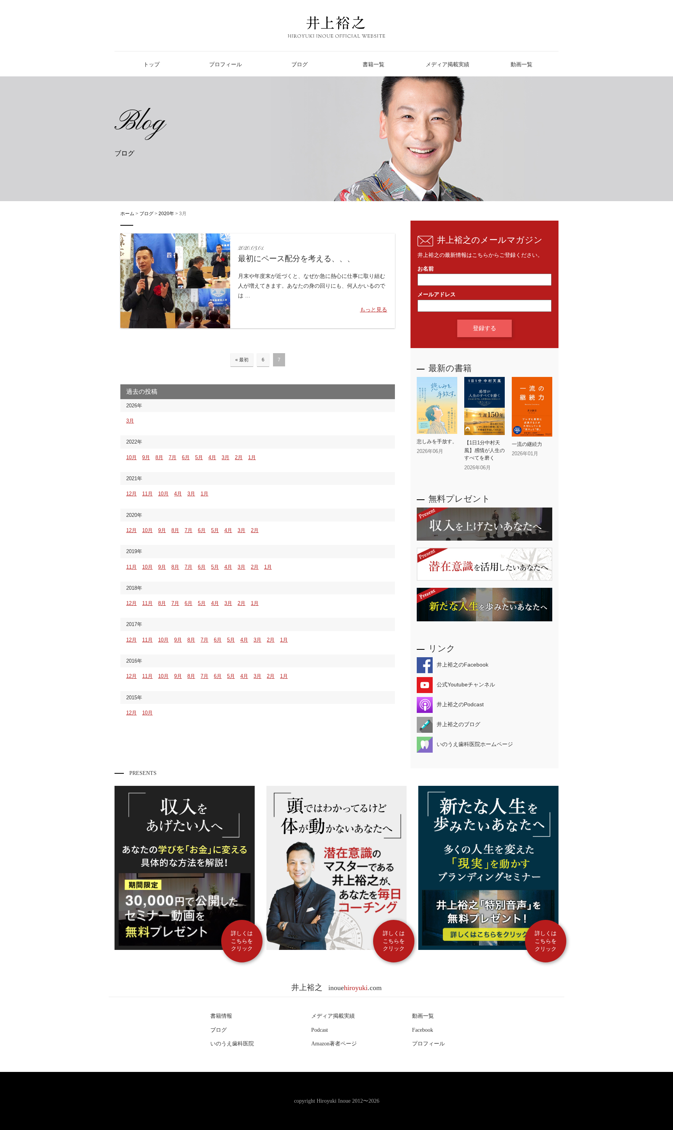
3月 (130, 421)
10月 (131, 457)
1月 (252, 457)
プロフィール (428, 1044)
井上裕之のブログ (458, 724)
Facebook (422, 1030)
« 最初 (241, 360)
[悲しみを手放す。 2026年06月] (437, 457)
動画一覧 (423, 1016)
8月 (159, 457)
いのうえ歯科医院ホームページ (475, 744)
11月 (147, 494)
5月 (199, 457)
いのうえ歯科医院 (232, 1044)
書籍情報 (221, 1016)
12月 (131, 494)
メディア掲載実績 (333, 1016)
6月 (186, 457)
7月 (172, 457)
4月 (212, 457)
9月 (146, 457)
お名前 (426, 269)
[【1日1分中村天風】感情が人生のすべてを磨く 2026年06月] (484, 473)
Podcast (319, 1030)
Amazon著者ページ (334, 1044)
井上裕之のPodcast (460, 704)
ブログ (218, 1030)
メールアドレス (437, 294)
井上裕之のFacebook (462, 664)
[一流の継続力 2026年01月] (532, 460)
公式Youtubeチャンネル (466, 684)
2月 (239, 457)
